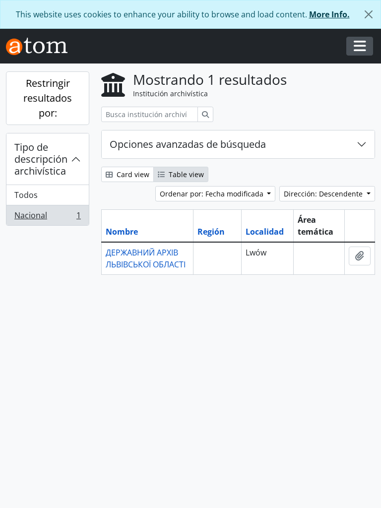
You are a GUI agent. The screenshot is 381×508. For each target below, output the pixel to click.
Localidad (265, 231)
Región (211, 231)
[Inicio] (40, 46)
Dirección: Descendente (324, 193)
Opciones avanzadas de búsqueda (188, 144)
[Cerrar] (369, 14)
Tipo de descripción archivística (40, 159)
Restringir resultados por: (47, 98)
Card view (132, 174)
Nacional (47, 217)
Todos (26, 195)
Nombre (122, 231)
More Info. (329, 14)
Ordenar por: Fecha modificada (212, 193)
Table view (185, 174)
